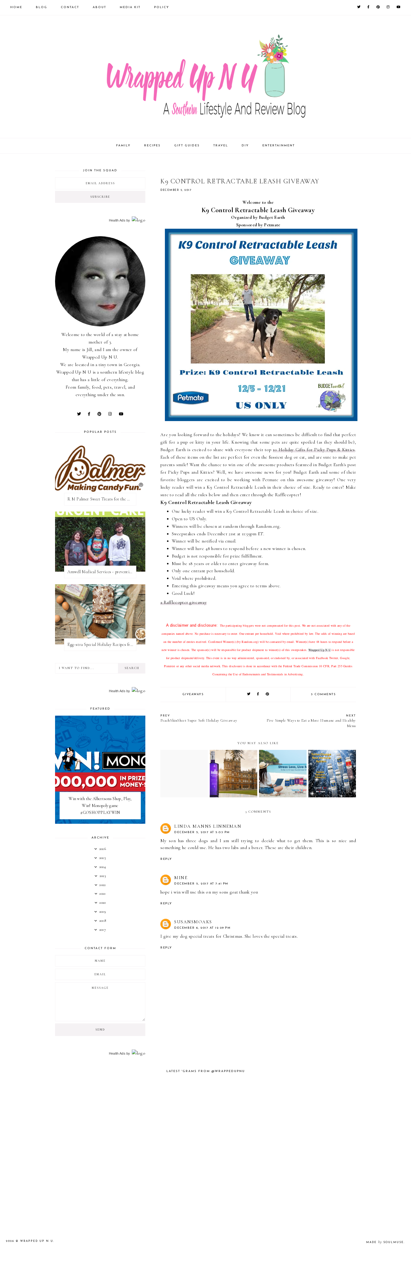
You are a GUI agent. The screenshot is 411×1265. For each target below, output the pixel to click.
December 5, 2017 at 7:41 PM (201, 883)
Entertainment (278, 145)
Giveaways (193, 694)
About (99, 7)
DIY (245, 145)
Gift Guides (187, 145)
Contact (70, 7)
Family (123, 145)
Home (16, 7)
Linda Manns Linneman (207, 826)
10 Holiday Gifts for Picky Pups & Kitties (314, 449)
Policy (161, 7)
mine (180, 877)
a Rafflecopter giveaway (183, 602)
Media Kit (130, 7)
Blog (41, 7)
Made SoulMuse (385, 1242)
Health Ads (117, 220)
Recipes (152, 145)
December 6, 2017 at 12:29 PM (202, 928)
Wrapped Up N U (319, 650)
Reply (166, 859)
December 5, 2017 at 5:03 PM (202, 832)
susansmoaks (193, 921)
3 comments (323, 694)
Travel (220, 145)
